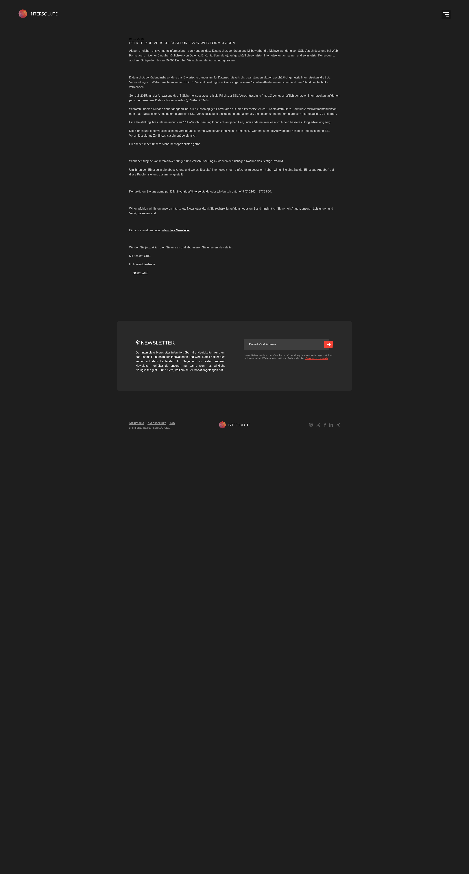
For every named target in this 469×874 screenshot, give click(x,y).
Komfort (5, 739)
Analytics (6, 656)
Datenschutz (156, 423)
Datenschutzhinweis (316, 358)
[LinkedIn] (331, 425)
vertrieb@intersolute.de (194, 191)
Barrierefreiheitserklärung (149, 427)
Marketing (6, 788)
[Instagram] (311, 425)
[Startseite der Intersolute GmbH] (38, 14)
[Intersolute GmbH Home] (234, 425)
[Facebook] (325, 425)
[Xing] (338, 425)
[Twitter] (318, 425)
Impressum (136, 423)
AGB (172, 423)
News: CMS (138, 272)
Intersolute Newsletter (176, 230)
